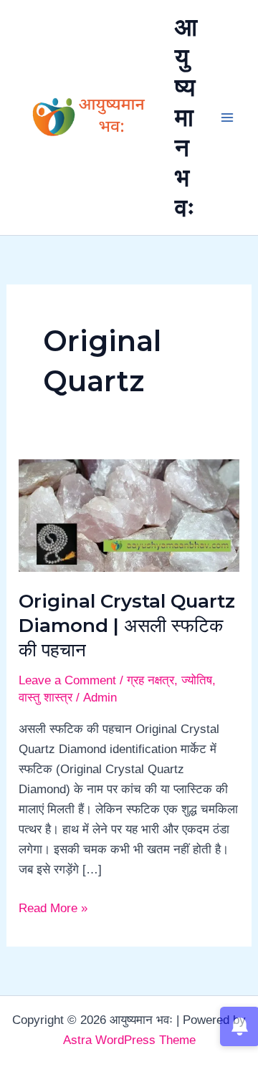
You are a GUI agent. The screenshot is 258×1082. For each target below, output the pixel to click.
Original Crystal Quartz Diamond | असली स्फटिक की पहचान (127, 625)
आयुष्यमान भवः (186, 117)
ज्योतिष (196, 680)
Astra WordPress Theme (129, 1040)
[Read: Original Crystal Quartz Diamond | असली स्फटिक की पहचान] (129, 515)
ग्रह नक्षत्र (150, 680)
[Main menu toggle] (227, 117)
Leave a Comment (67, 680)
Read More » (53, 907)
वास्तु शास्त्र (45, 697)
